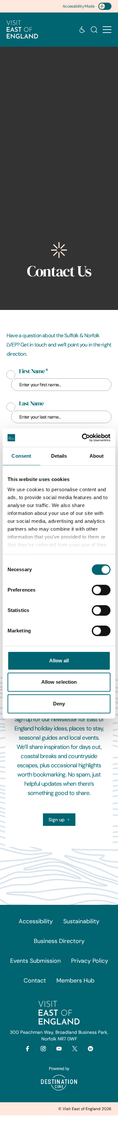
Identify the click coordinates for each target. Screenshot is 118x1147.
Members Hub (75, 980)
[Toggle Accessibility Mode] (104, 6)
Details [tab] (59, 456)
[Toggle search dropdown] (94, 29)
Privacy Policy (89, 960)
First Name (33, 371)
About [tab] (96, 456)
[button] (107, 30)
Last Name (31, 403)
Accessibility (36, 921)
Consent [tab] (21, 456)
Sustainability (81, 921)
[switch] (101, 590)
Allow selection (59, 682)
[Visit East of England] (22, 29)
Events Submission (35, 960)
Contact (35, 980)
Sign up (57, 820)
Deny (59, 703)
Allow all (59, 660)
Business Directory (59, 941)
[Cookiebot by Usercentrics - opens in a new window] (83, 437)
